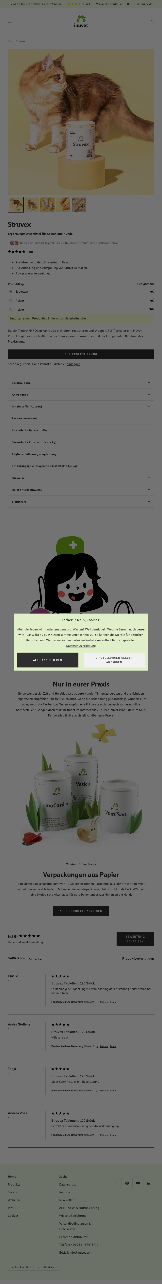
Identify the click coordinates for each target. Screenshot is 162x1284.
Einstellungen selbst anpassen (114, 660)
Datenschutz (67, 1184)
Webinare (14, 1200)
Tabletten (22, 291)
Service (13, 1192)
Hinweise (18, 478)
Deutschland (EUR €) (23, 1267)
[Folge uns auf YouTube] (137, 1183)
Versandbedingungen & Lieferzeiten (75, 1226)
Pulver (20, 300)
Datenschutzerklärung (81, 645)
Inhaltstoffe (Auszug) (27, 406)
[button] (81, 252)
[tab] (138, 959)
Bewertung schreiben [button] (135, 939)
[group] (28, 936)
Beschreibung (21, 383)
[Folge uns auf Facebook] (116, 1183)
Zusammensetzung (25, 418)
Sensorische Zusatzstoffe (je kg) (34, 442)
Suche (63, 1176)
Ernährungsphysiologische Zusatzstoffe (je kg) (44, 466)
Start (11, 41)
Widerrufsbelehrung (73, 1215)
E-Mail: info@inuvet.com (75, 1252)
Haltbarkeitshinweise (27, 490)
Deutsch (49, 1267)
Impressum (66, 1192)
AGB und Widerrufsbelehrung (79, 1208)
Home (12, 1176)
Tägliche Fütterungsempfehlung (34, 454)
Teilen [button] (113, 1002)
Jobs (10, 1208)
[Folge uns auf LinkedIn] (148, 1183)
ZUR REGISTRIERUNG (81, 354)
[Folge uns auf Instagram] (127, 1183)
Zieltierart (19, 501)
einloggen (73, 364)
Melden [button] (104, 1002)
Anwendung (20, 394)
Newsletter (66, 1200)
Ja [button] (97, 1002)
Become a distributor (73, 1237)
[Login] (152, 21)
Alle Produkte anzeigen (81, 911)
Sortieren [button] (15, 958)
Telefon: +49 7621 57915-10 (78, 1244)
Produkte (14, 1184)
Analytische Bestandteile (29, 430)
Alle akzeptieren (47, 659)
